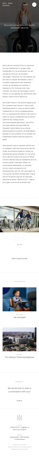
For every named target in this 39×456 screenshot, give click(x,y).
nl (24, 4)
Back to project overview (19, 258)
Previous (16, 238)
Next (23, 238)
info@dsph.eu (25, 427)
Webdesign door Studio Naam (19, 449)
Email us (19, 401)
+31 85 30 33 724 (14, 427)
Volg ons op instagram (19, 429)
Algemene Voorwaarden (19, 444)
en (26, 4)
